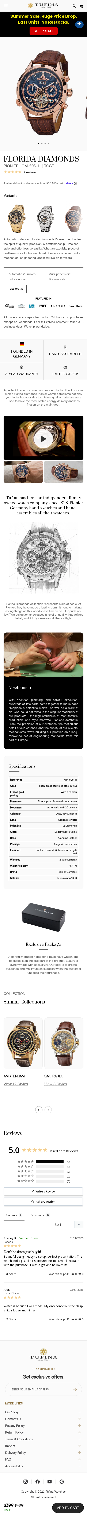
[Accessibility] (79, 24)
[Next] (48, 1109)
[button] (74, 6)
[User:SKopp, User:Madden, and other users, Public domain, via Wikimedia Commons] (22, 345)
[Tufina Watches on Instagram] (25, 1482)
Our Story (12, 1412)
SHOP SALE (44, 31)
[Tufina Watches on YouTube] (50, 1482)
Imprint (10, 1445)
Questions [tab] (37, 1215)
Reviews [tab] (11, 1215)
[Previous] (38, 1109)
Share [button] (12, 1274)
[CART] (81, 6)
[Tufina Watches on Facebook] (37, 1482)
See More (16, 288)
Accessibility (14, 1466)
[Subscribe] (75, 1389)
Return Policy (14, 1432)
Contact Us (13, 1418)
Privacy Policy (14, 1425)
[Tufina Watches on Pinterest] (62, 1482)
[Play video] (43, 438)
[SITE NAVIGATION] (6, 6)
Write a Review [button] (45, 1191)
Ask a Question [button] (45, 1201)
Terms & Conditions (19, 1439)
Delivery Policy (15, 1452)
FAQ (8, 1459)
